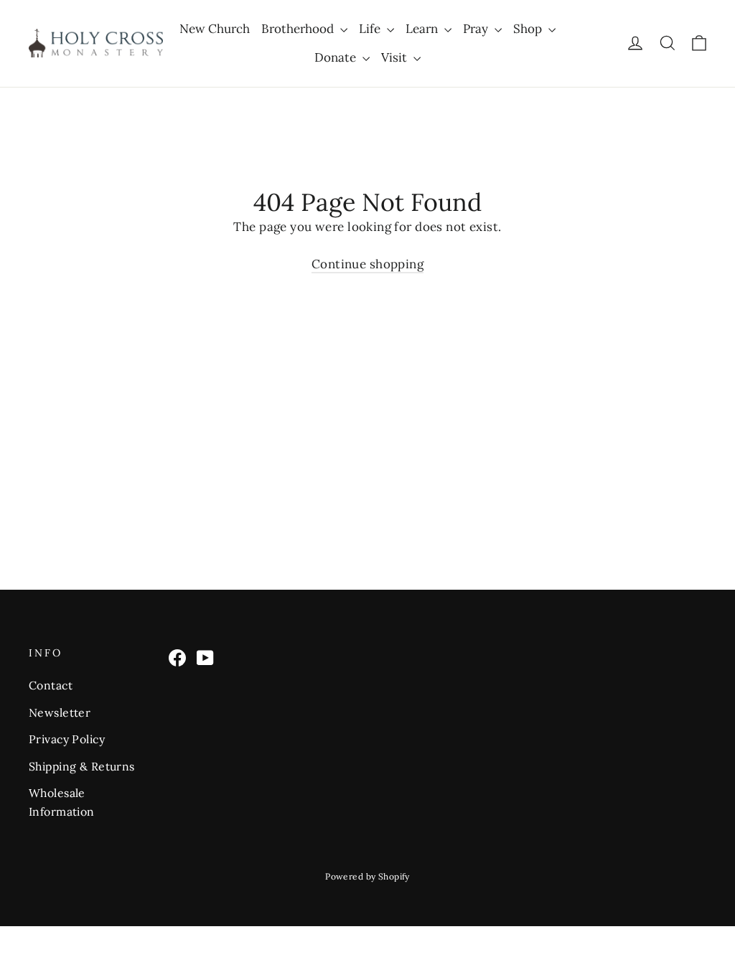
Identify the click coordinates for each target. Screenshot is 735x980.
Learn (423, 29)
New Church (214, 29)
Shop (529, 29)
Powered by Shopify (367, 876)
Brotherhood (299, 29)
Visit (395, 57)
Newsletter (59, 712)
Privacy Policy (67, 739)
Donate (336, 57)
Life (371, 29)
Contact (50, 685)
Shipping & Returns (82, 766)
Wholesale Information (62, 802)
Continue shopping (367, 264)
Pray (477, 29)
